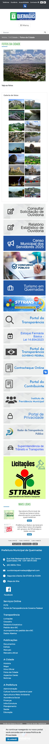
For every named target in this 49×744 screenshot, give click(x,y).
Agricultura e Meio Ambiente (17, 694)
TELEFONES (17, 544)
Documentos (9, 644)
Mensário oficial (11, 653)
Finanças (8, 700)
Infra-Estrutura (10, 703)
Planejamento (10, 706)
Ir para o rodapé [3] (36, 540)
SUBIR (35, 544)
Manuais (7, 650)
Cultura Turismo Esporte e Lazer (18, 691)
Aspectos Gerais (11, 675)
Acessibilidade (24, 2)
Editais (7, 647)
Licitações (8, 619)
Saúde (6, 709)
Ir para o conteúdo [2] (24, 540)
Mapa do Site (13, 581)
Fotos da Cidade (11, 672)
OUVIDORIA (27, 544)
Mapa (6, 666)
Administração (10, 689)
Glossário (8, 622)
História (7, 663)
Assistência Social (12, 697)
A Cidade (13, 37)
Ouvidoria (14, 2)
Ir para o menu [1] (12, 540)
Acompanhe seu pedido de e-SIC (18, 630)
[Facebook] (8, 589)
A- (44, 2)
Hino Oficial (9, 669)
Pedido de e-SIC (11, 627)
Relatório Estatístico (13, 624)
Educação (8, 712)
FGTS (6, 605)
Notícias (7, 678)
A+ (41, 2)
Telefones (6, 2)
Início (4, 37)
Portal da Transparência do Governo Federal (23, 608)
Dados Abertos (10, 633)
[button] (45, 32)
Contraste (33, 2)
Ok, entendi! (12, 739)
